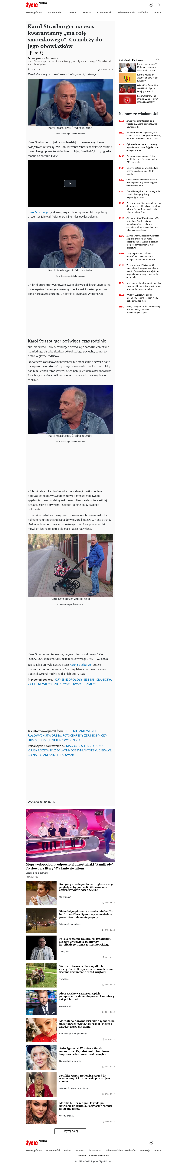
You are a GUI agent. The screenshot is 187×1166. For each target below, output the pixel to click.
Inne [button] (156, 12)
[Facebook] (30, 53)
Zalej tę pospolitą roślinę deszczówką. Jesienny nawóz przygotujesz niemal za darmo (140, 256)
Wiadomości (55, 12)
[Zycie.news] (36, 5)
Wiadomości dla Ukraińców (132, 12)
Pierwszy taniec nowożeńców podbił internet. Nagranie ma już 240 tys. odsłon (141, 159)
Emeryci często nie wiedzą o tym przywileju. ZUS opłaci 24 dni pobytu (142, 171)
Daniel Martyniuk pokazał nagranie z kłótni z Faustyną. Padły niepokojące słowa (143, 194)
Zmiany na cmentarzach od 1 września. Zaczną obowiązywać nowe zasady (141, 124)
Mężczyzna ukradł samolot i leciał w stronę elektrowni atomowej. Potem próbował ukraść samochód (143, 286)
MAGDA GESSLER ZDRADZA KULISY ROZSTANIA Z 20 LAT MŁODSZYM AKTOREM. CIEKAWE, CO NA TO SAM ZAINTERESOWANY (70, 750)
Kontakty (82, 1156)
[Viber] (41, 53)
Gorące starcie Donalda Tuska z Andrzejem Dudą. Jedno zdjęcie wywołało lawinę (141, 183)
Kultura (87, 12)
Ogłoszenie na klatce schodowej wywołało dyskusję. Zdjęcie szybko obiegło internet (143, 147)
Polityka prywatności (99, 1156)
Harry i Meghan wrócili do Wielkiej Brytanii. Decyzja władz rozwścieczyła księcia (143, 310)
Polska (72, 12)
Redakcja (145, 1150)
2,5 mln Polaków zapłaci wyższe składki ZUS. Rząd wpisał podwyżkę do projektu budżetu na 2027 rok (143, 136)
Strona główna (34, 12)
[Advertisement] (70, 316)
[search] (158, 4)
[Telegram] (36, 53)
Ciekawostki (104, 12)
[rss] (151, 4)
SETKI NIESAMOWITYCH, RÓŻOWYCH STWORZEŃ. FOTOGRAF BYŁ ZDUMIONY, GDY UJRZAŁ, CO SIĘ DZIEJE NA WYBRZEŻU (67, 736)
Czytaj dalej (70, 1131)
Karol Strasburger (39, 212)
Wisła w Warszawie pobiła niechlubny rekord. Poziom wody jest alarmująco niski (142, 298)
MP (38, 70)
